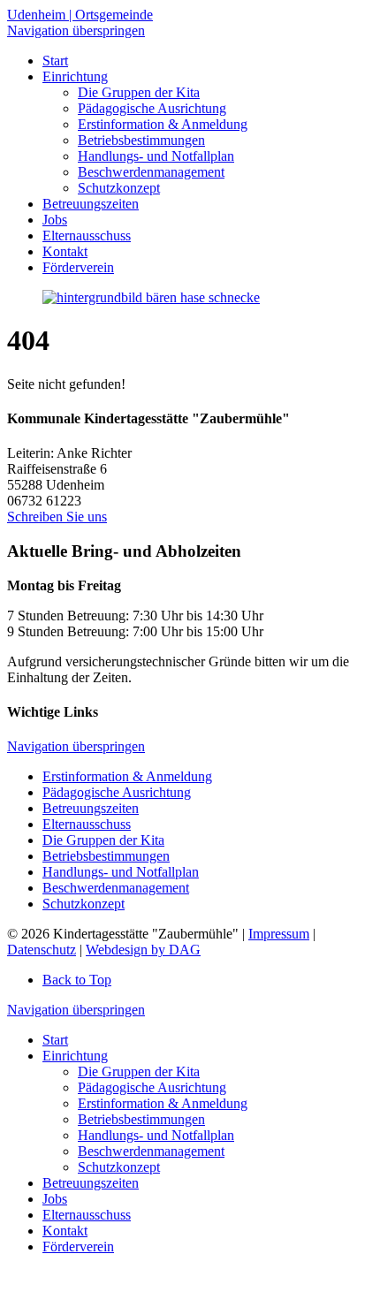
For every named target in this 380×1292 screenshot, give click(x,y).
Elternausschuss (86, 824)
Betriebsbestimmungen (106, 855)
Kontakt (64, 1230)
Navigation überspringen (76, 30)
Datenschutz (41, 949)
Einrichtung (75, 1055)
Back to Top (76, 979)
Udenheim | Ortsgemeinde (80, 14)
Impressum (278, 933)
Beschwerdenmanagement (115, 887)
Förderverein (78, 1246)
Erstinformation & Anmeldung (127, 776)
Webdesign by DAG (143, 949)
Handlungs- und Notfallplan (120, 871)
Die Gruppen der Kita (103, 839)
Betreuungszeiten (90, 808)
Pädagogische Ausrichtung (116, 792)
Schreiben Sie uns (57, 516)
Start (55, 1039)
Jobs (54, 1198)
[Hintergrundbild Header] (151, 297)
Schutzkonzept (83, 903)
